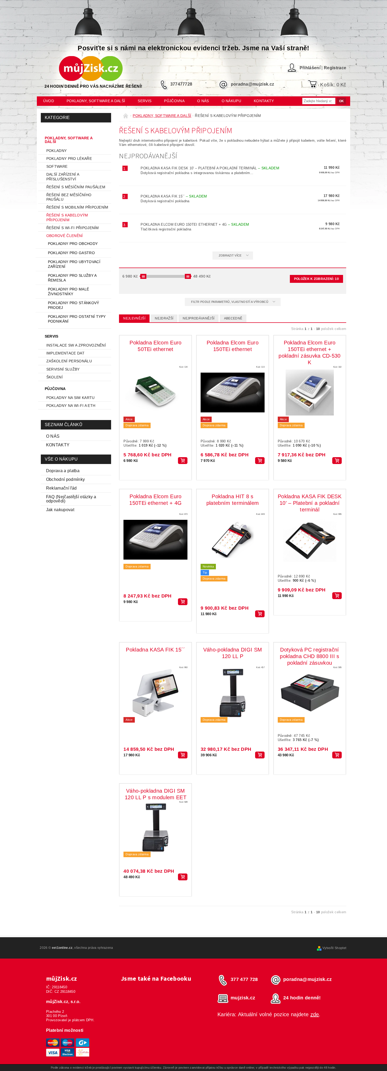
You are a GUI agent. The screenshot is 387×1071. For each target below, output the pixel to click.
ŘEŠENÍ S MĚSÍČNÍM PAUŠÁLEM (75, 187)
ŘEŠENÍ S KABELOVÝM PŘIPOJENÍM (67, 217)
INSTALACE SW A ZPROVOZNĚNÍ (76, 345)
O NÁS (53, 436)
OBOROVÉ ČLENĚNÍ (64, 236)
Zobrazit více (230, 255)
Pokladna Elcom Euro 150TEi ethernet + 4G (195, 224)
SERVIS (144, 101)
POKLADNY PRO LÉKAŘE (69, 158)
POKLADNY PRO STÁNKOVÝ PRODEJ (73, 305)
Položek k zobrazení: (316, 279)
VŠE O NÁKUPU (61, 459)
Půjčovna (174, 101)
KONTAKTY (58, 445)
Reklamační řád (61, 488)
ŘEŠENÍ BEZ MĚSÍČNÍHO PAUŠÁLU (68, 197)
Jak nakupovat (60, 509)
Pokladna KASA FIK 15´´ (174, 196)
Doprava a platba (63, 470)
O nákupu (231, 101)
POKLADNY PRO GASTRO (71, 253)
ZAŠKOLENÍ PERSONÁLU (69, 361)
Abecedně (233, 318)
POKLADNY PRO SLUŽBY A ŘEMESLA (72, 277)
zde (314, 1014)
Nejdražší (164, 318)
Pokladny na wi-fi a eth (70, 405)
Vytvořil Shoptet (334, 948)
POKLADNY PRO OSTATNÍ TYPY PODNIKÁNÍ (77, 318)
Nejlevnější (134, 318)
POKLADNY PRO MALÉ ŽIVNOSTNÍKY (68, 291)
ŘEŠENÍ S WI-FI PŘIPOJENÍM (72, 228)
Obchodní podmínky (65, 479)
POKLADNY (56, 151)
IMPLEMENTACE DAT (65, 353)
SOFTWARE (57, 166)
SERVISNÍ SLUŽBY (63, 369)
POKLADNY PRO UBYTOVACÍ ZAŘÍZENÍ (74, 264)
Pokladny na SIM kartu (70, 398)
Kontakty (264, 101)
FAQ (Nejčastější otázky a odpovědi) (71, 499)
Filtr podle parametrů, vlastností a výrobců (230, 301)
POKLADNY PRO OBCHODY (73, 243)
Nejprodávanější (198, 318)
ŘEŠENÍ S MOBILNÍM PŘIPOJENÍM (77, 207)
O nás (203, 101)
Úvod (48, 101)
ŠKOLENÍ (54, 377)
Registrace (335, 68)
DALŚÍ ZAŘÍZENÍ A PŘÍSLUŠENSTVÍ (62, 176)
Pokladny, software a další (96, 101)
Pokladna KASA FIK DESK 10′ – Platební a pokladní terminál (210, 168)
